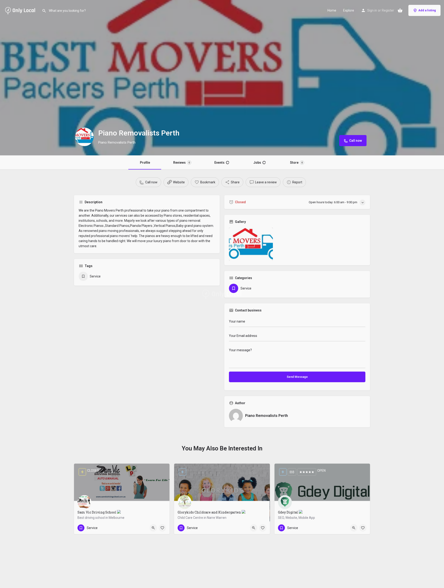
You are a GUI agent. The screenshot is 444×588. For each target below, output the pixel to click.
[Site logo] (20, 10)
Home (331, 10)
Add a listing (427, 10)
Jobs (259, 162)
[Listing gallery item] (251, 244)
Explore (348, 10)
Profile (145, 162)
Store (296, 162)
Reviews (181, 162)
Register (388, 10)
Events (222, 162)
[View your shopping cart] (400, 10)
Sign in (372, 10)
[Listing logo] (84, 137)
